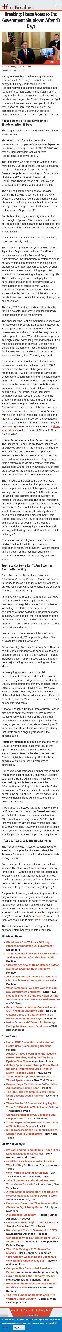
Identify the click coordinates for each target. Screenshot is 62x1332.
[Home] (19, 6)
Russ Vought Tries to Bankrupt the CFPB (31, 1230)
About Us (14, 1310)
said (38, 868)
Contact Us (29, 1310)
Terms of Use (32, 1315)
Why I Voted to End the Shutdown (27, 1172)
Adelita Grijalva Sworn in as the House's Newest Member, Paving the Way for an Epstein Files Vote (31, 1057)
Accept (6, 1327)
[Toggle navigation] (57, 5)
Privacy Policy (45, 1310)
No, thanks (19, 1327)
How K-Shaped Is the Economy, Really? (30, 1276)
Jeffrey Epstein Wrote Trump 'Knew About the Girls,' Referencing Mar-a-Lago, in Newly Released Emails (32, 1069)
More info (52, 1323)
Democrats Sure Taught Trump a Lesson (31, 1222)
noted (39, 916)
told (58, 695)
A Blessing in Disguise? (21, 1214)
